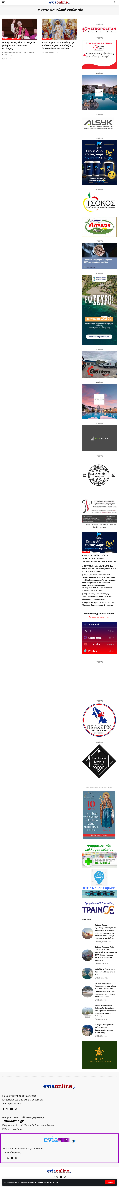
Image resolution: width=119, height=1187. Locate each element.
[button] (110, 1182)
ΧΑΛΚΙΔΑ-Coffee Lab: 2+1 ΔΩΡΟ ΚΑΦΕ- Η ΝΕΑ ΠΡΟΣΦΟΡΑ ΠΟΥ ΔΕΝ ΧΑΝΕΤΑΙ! (99, 558)
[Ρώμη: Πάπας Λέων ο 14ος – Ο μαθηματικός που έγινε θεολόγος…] (19, 29)
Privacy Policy (37, 1182)
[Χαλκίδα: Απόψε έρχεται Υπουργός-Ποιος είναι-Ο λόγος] (87, 973)
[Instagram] (99, 638)
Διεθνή (5, 38)
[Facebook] (99, 625)
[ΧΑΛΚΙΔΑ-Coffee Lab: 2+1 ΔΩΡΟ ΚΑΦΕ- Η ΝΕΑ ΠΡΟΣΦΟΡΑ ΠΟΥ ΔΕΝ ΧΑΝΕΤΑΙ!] (99, 542)
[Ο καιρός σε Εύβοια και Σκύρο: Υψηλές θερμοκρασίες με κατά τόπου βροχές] (87, 1030)
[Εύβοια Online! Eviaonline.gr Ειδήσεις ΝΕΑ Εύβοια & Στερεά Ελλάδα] (59, 2)
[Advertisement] (99, 680)
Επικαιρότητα (15, 38)
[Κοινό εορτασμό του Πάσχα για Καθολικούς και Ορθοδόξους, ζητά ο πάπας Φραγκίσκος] (59, 29)
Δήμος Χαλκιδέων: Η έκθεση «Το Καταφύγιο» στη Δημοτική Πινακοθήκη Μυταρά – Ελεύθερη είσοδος (105, 1010)
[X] (99, 631)
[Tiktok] (99, 651)
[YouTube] (11, 1109)
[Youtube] (99, 644)
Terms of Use (52, 1182)
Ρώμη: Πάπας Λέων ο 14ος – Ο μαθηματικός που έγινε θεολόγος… (18, 45)
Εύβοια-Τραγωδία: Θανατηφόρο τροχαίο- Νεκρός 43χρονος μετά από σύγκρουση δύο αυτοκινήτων (96, 596)
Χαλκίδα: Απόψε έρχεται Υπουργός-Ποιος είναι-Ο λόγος (105, 971)
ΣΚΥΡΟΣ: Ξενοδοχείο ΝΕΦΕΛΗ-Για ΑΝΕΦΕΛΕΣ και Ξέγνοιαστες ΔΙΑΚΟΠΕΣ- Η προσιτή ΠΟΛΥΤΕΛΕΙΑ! (99, 568)
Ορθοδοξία (47, 38)
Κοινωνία (86, 551)
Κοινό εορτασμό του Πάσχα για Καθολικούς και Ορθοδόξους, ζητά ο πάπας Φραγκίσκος (58, 45)
